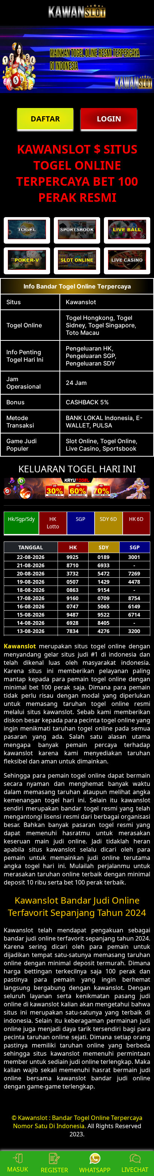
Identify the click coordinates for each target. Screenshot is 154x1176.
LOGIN (109, 119)
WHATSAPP (95, 1170)
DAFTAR (45, 119)
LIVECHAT (134, 1170)
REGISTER (54, 1170)
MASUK (17, 1169)
